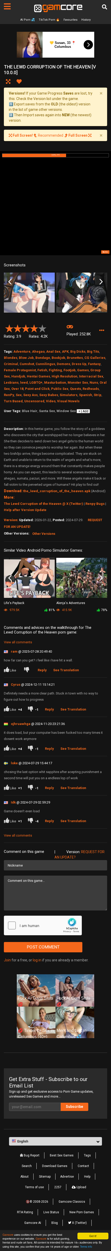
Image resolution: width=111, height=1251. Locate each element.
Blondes (10, 358)
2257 (57, 1187)
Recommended (50, 135)
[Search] (104, 7)
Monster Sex (78, 382)
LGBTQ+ (36, 382)
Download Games (54, 1166)
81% (52, 610)
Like (13, 670)
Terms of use (34, 1187)
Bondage (42, 358)
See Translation (66, 670)
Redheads (91, 389)
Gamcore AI (32, 1223)
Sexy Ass (30, 395)
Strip (97, 395)
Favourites (70, 19)
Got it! (93, 1236)
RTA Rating (25, 1212)
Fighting (55, 370)
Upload (81, 1187)
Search (27, 1166)
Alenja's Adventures (70, 603)
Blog (54, 1223)
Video (51, 401)
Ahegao (38, 351)
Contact (83, 1166)
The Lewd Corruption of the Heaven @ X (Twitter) (43, 504)
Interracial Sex (91, 376)
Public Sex (59, 389)
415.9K (66, 610)
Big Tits (93, 351)
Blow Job (26, 358)
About (24, 1176)
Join (7, 960)
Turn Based (13, 401)
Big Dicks (77, 351)
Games (83, 370)
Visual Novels (68, 401)
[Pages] (7, 6)
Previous (10, 282)
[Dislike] (27, 670)
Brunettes (75, 358)
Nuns (94, 382)
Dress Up (79, 364)
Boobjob (58, 358)
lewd (24, 382)
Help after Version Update (25, 510)
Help (87, 1176)
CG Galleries (94, 358)
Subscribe (74, 1107)
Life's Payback (14, 603)
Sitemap (45, 1176)
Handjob (18, 376)
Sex (19, 395)
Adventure (21, 351)
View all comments (18, 642)
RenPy (9, 395)
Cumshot (27, 364)
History (86, 19)
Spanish (85, 395)
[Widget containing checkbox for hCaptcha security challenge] (43, 925)
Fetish (42, 370)
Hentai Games (38, 376)
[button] (101, 330)
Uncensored (34, 401)
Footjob (70, 370)
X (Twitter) (79, 1223)
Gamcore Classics (72, 1201)
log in (37, 960)
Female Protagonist (20, 370)
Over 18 (17, 389)
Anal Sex (53, 351)
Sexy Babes (48, 395)
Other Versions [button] (43, 534)
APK (65, 351)
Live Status (51, 1212)
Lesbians (11, 382)
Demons (63, 364)
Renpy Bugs (95, 504)
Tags (87, 1155)
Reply (42, 670)
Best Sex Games (62, 1155)
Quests (75, 389)
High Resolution (64, 376)
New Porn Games (81, 1212)
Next (101, 282)
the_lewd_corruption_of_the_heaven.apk (56, 491)
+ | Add (83, 411)
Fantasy (94, 364)
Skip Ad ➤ (105, 252)
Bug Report (31, 1155)
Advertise (67, 1176)
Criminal (11, 364)
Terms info (86, 1246)
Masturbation (55, 382)
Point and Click (37, 389)
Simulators (68, 395)
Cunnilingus (45, 364)
